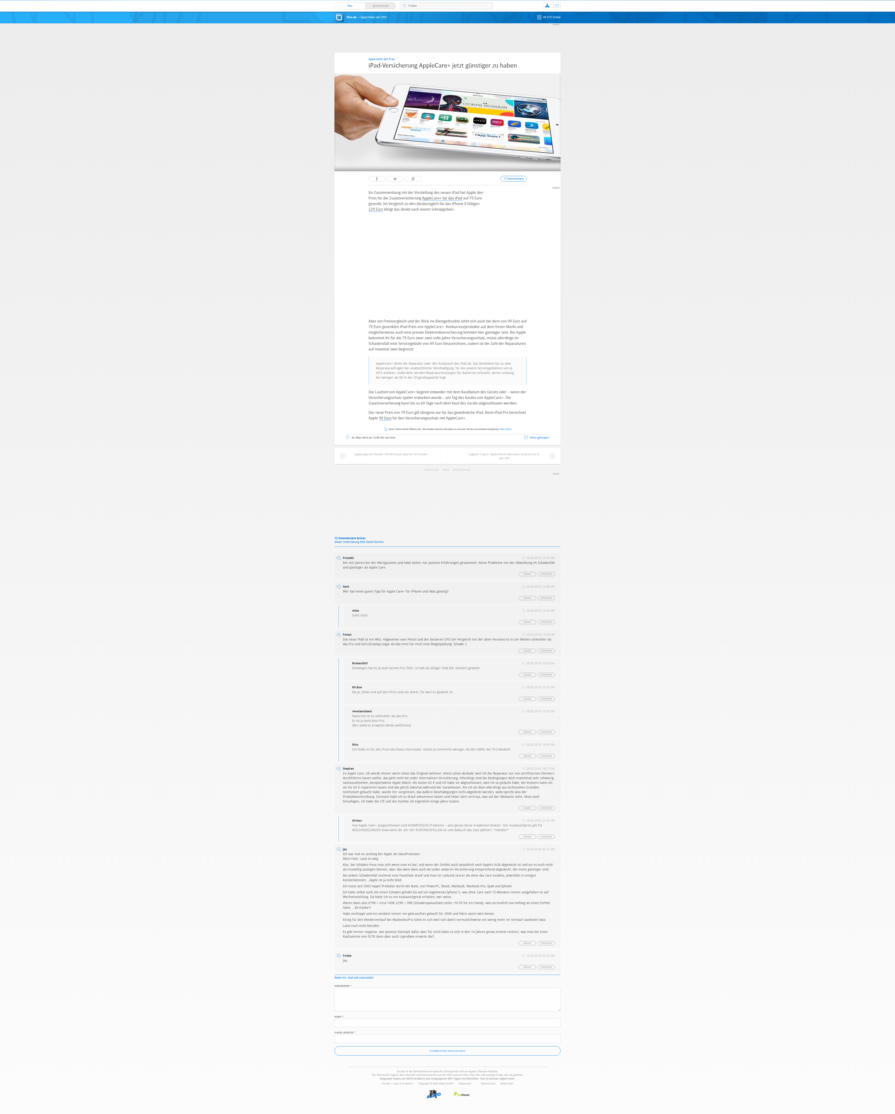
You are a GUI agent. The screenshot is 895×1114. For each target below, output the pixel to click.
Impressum (464, 1083)
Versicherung (462, 470)
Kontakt (557, 6)
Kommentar (343, 986)
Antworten (546, 574)
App (547, 6)
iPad (446, 470)
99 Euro (385, 418)
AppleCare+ (432, 470)
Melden (527, 574)
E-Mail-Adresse (344, 1032)
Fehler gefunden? (539, 437)
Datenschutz (488, 1083)
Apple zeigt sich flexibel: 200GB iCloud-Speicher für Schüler (391, 454)
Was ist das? (506, 429)
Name (339, 1016)
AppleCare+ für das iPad (442, 198)
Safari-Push (506, 1083)
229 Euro (375, 209)
